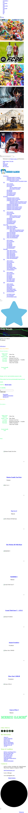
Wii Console (10, 260)
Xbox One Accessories (12, 227)
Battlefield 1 (14, 576)
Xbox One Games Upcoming (16, 231)
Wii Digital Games (11, 267)
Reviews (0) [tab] (5, 397)
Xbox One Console (11, 226)
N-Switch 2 (5, 176)
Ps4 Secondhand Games (15, 215)
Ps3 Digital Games (11, 246)
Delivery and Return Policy (10, 752)
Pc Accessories (10, 295)
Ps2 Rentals (9, 277)
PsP (4, 12)
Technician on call (8, 745)
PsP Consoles (10, 283)
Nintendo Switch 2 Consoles (13, 177)
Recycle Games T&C (8, 753)
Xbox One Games (11, 228)
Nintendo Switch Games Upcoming (18, 203)
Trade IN (6, 759)
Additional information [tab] (8, 395)
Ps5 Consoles (10, 183)
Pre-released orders (8, 755)
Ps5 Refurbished (10, 195)
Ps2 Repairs (9, 276)
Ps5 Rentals (9, 191)
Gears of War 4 (14, 710)
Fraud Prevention (8, 757)
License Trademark (8, 738)
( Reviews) (3, 346)
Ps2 (4, 11)
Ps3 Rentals (9, 245)
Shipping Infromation (8, 760)
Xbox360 (5, 8)
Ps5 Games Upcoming (15, 188)
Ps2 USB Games (11, 280)
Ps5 (4, 182)
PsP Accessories (10, 285)
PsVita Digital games (11, 290)
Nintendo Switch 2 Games (13, 179)
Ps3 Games (9, 242)
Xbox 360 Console (11, 250)
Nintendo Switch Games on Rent (14, 206)
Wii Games (9, 263)
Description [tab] (5, 394)
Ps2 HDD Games (11, 278)
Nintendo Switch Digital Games (14, 208)
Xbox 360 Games (11, 253)
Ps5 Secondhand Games (15, 187)
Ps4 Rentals (9, 219)
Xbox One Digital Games (13, 236)
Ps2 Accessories (10, 273)
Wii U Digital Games (12, 268)
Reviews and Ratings (8, 742)
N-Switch (5, 196)
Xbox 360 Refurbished (12, 258)
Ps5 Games (9, 186)
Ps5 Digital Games (11, 194)
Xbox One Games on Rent (13, 235)
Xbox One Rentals (11, 233)
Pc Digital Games (11, 294)
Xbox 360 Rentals (11, 255)
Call (4, 162)
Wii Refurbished (10, 269)
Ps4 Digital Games (11, 222)
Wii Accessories (10, 262)
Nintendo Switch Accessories (13, 199)
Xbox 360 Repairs (11, 254)
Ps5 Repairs (9, 190)
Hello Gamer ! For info (8, 161)
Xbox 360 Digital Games (12, 257)
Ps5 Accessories (10, 185)
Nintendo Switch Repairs (12, 204)
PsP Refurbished (10, 291)
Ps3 (4, 7)
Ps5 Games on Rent (11, 192)
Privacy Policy (7, 741)
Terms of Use (7, 739)
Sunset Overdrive (14, 642)
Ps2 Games (9, 274)
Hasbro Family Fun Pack (14, 477)
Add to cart (3, 391)
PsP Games (9, 286)
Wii (3, 9)
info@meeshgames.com (9, 770)
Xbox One (5, 5)
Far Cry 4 (14, 511)
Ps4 (4, 210)
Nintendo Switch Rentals (12, 205)
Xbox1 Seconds (6, 335)
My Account (6, 166)
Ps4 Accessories (10, 213)
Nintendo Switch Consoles (13, 197)
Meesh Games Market (9, 743)
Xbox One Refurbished (12, 237)
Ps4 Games (9, 214)
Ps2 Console (10, 272)
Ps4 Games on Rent (11, 221)
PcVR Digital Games (12, 296)
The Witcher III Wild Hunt (14, 544)
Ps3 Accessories (10, 241)
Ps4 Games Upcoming (15, 217)
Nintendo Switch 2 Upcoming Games (18, 181)
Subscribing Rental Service (10, 758)
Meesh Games (13, 159)
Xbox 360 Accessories (12, 251)
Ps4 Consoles (10, 212)
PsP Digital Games (11, 289)
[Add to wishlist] (23, 461)
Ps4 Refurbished (10, 223)
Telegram (5, 165)
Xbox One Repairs (11, 232)
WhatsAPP (5, 163)
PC (3, 13)
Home (4, 332)
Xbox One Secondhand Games (17, 230)
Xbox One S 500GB (14, 676)
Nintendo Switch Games (12, 200)
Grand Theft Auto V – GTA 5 (14, 610)
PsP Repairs (9, 287)
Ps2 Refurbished (10, 281)
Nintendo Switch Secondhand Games (18, 201)
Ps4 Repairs (9, 218)
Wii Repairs (9, 264)
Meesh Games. (12, 778)
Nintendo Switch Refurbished (13, 209)
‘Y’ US (5, 746)
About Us (6, 737)
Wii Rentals (9, 266)
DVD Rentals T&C (8, 754)
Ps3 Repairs (9, 244)
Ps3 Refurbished (10, 248)
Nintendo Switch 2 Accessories (14, 178)
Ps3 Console (10, 240)
